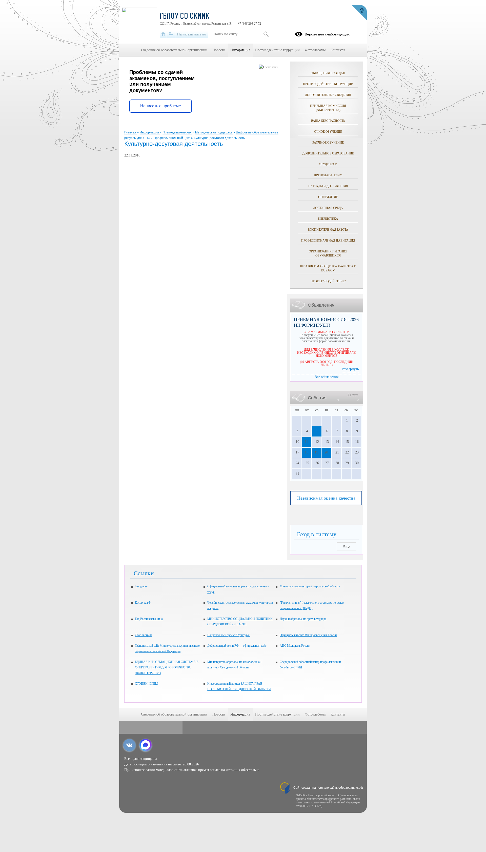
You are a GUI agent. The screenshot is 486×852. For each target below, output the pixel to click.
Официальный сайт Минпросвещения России (308, 635)
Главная (130, 132)
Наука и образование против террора (303, 619)
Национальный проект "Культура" (228, 635)
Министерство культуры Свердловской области (310, 586)
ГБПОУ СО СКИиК (184, 16)
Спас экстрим (143, 635)
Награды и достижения (328, 186)
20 (326, 452)
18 (306, 452)
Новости (218, 50)
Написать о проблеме (160, 106)
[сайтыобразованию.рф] (359, 12)
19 (316, 452)
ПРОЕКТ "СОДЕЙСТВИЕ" (328, 281)
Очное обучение (328, 131)
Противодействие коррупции (328, 84)
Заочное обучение (328, 142)
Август (352, 395)
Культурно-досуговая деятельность (219, 138)
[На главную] (163, 34)
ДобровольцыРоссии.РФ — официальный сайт (236, 645)
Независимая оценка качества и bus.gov (328, 268)
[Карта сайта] (171, 34)
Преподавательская (177, 132)
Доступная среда (328, 208)
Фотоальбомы (315, 50)
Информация (150, 132)
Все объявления (326, 377)
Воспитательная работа (328, 229)
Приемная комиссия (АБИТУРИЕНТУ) (328, 108)
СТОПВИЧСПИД (146, 683)
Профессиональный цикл (172, 138)
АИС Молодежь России (295, 645)
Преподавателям (328, 175)
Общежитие (328, 197)
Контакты (338, 50)
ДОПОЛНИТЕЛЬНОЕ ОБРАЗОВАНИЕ (328, 153)
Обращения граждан (328, 73)
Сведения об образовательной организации (174, 50)
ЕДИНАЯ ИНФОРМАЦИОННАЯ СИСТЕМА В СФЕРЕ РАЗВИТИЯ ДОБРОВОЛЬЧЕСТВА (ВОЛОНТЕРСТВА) (166, 667)
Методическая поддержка (214, 132)
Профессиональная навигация (328, 240)
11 (306, 442)
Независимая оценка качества (326, 498)
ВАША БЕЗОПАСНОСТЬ (328, 121)
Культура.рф (143, 602)
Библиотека (328, 219)
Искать (265, 34)
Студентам (328, 164)
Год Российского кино (149, 619)
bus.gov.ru (141, 586)
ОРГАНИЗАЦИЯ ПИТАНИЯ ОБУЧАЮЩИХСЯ (328, 253)
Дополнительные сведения (328, 95)
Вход (346, 546)
